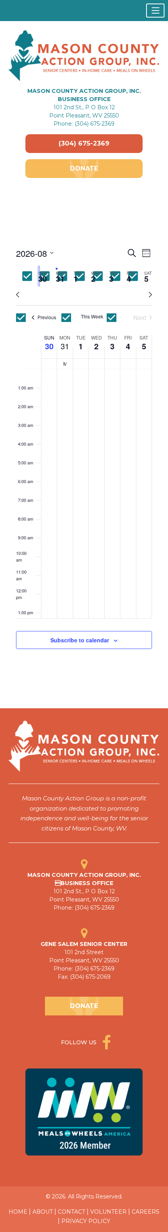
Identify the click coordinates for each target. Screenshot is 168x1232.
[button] (155, 11)
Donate (84, 168)
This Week (92, 316)
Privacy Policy (85, 1221)
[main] (84, 457)
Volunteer (108, 1211)
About (42, 1211)
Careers (145, 1211)
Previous (47, 317)
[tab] (39, 276)
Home (18, 1211)
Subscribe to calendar (79, 640)
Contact (71, 1211)
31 (65, 346)
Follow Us (79, 1042)
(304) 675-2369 (84, 143)
